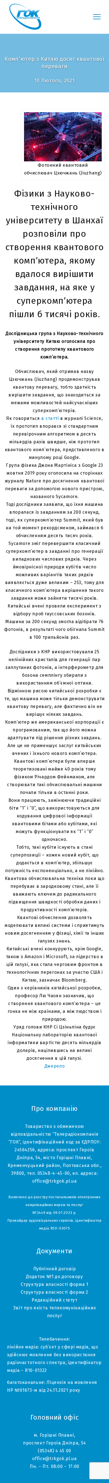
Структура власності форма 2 (54, 1292)
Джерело (54, 1066)
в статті (50, 418)
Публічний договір (54, 1268)
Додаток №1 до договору (54, 1276)
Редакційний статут (54, 1300)
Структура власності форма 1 (54, 1284)
